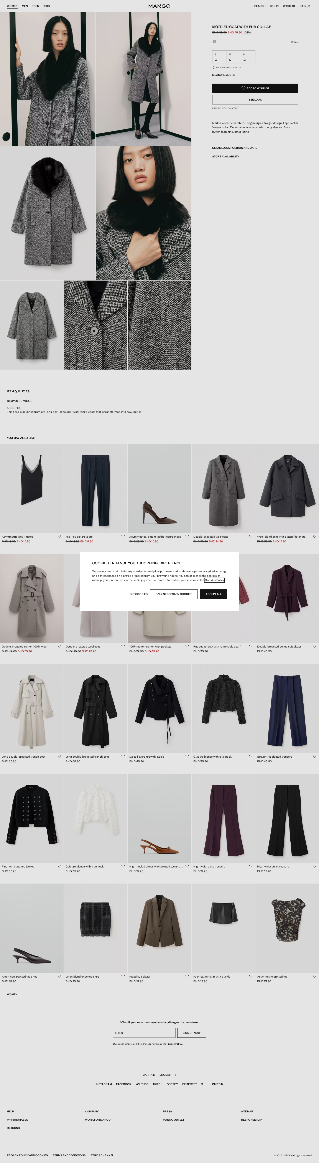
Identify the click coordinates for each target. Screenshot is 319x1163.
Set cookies (139, 594)
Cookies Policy (214, 580)
